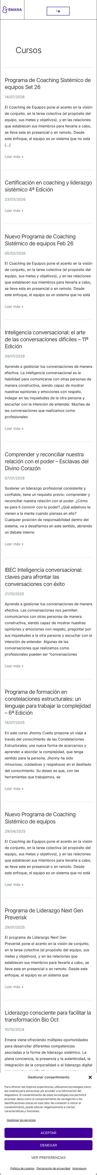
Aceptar (48, 1133)
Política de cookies (22, 1168)
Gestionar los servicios (21, 1120)
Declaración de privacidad (53, 1168)
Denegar (48, 1145)
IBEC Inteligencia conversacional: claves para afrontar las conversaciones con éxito (43, 577)
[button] (90, 1077)
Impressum (79, 1168)
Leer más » (14, 156)
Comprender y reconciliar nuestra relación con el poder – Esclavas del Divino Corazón (46, 461)
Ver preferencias (48, 1157)
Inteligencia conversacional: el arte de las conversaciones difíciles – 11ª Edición (46, 339)
